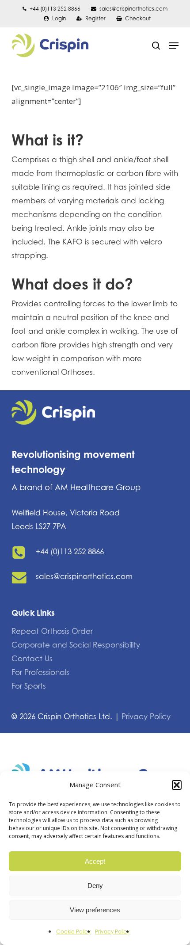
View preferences (95, 910)
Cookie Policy (73, 931)
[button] (176, 785)
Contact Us (32, 658)
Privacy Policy (112, 931)
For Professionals (40, 672)
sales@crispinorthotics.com (84, 576)
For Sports (28, 686)
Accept (95, 861)
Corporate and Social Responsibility (75, 644)
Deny (95, 885)
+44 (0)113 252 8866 (70, 551)
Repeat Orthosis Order (52, 631)
